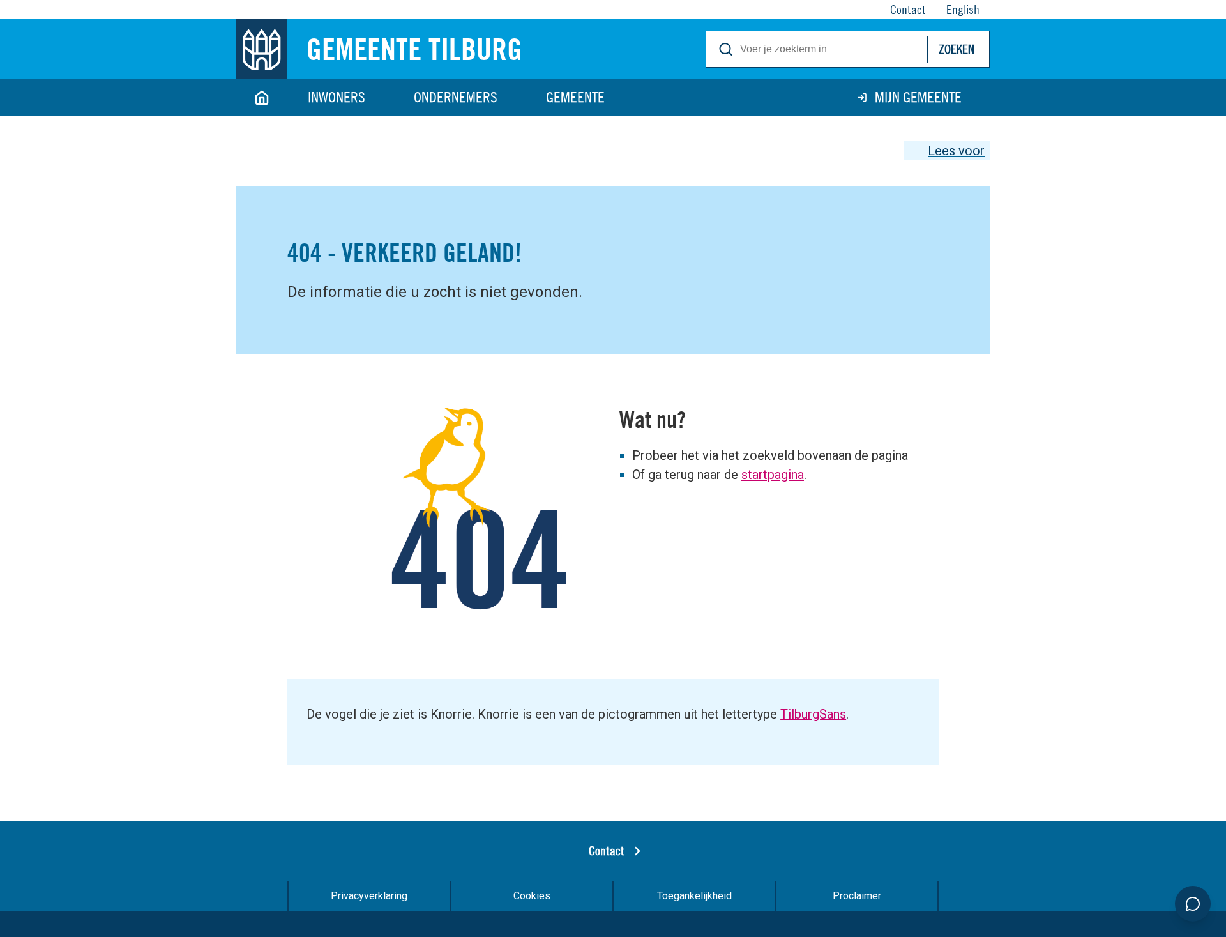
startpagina (772, 474)
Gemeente (575, 97)
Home (261, 97)
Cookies (531, 896)
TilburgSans (813, 714)
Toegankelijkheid (694, 896)
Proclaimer (857, 896)
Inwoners (336, 97)
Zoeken (956, 49)
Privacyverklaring (369, 896)
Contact (606, 850)
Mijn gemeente (918, 97)
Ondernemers (455, 97)
